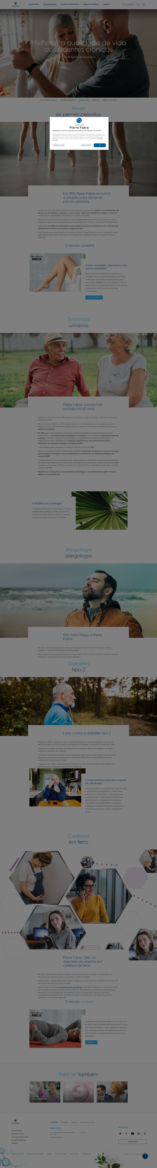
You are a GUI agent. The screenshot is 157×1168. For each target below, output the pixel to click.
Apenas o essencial (86, 145)
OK (99, 145)
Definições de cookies (58, 145)
